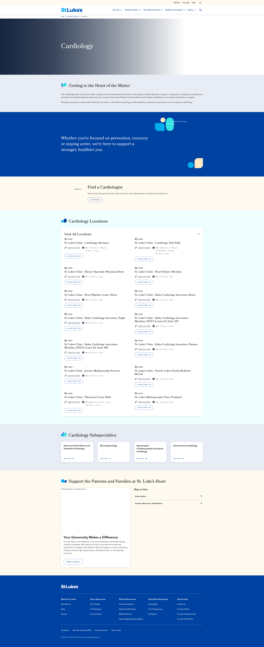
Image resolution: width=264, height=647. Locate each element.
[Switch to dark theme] (200, 2)
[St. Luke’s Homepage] (70, 586)
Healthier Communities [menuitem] (173, 10)
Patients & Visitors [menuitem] (131, 10)
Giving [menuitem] (190, 10)
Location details (72, 256)
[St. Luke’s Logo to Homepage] (72, 10)
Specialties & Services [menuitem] (152, 10)
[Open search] (200, 9)
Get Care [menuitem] (116, 10)
